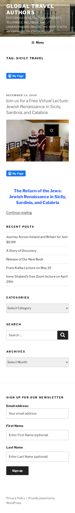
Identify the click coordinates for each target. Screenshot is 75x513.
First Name (14, 426)
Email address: (17, 406)
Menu (40, 42)
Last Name (14, 447)
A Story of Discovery (21, 251)
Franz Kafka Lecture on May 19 (28, 268)
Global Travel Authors (30, 9)
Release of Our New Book (24, 259)
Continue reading (19, 213)
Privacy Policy (15, 498)
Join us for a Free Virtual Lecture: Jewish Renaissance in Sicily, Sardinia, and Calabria (37, 106)
